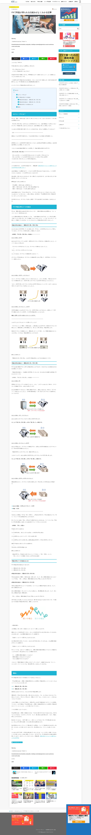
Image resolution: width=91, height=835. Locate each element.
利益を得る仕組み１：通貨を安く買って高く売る (30, 99)
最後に (19, 107)
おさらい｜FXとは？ (22, 94)
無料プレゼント (64, 1)
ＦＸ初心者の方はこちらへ (17, 742)
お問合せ (76, 1)
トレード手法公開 (47, 1)
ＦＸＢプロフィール (56, 1)
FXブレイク (61, 117)
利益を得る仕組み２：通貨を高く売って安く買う (30, 102)
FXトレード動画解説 (63, 113)
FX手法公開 (61, 121)
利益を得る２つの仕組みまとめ (26, 104)
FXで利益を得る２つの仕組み (24, 97)
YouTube (27, 1)
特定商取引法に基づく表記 (51, 829)
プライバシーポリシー (40, 829)
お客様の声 (71, 1)
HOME (11, 811)
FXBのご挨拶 (39, 1)
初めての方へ (33, 1)
